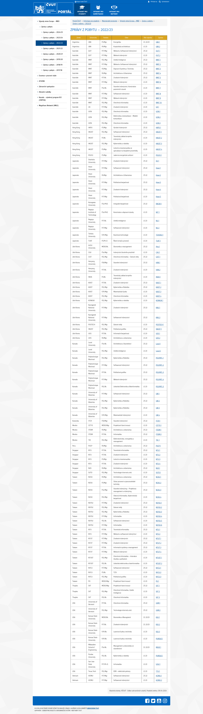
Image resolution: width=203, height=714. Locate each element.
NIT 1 (158, 212)
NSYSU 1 (159, 503)
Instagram (165, 700)
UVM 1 (158, 603)
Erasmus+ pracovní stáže (47, 76)
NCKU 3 (158, 490)
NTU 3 (158, 459)
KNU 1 (158, 308)
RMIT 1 (158, 60)
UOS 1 (158, 333)
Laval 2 (158, 351)
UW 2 (158, 401)
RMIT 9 (158, 98)
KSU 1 (158, 617)
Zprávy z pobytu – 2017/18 (52, 70)
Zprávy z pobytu (47, 27)
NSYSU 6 (159, 525)
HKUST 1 (159, 132)
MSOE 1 (158, 647)
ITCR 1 (158, 421)
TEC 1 (158, 440)
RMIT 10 (159, 103)
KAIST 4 (158, 296)
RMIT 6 (158, 82)
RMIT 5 (158, 78)
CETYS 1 (158, 425)
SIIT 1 (158, 586)
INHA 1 (158, 277)
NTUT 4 (158, 552)
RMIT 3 (158, 69)
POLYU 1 (159, 155)
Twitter (153, 700)
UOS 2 (158, 338)
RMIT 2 (158, 64)
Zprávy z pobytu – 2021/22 (53, 48)
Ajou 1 (158, 247)
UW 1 (158, 394)
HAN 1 (158, 263)
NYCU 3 (158, 577)
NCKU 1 (158, 477)
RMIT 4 (158, 73)
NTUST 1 (159, 558)
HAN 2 (158, 270)
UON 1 (158, 111)
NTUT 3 (158, 547)
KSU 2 (158, 624)
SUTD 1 (158, 472)
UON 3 (158, 123)
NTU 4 (158, 464)
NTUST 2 (159, 563)
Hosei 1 (158, 168)
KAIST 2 (158, 287)
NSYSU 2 (159, 507)
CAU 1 (158, 252)
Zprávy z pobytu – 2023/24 (53, 38)
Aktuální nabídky (45, 92)
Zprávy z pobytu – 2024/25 (53, 32)
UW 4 (158, 415)
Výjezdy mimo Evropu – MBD (49, 21)
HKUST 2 (159, 138)
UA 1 (157, 107)
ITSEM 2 (158, 434)
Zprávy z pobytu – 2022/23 (53, 43)
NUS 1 (158, 468)
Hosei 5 (158, 197)
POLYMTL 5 (160, 387)
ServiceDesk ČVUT (93, 708)
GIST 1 (158, 257)
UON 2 (158, 117)
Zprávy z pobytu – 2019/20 (53, 59)
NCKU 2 (158, 483)
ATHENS (42, 81)
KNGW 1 (159, 204)
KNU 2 (158, 317)
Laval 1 (158, 344)
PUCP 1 (158, 446)
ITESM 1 (158, 430)
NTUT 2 (158, 543)
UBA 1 (158, 42)
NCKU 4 (158, 497)
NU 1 (157, 221)
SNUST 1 (159, 329)
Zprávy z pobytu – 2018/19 (52, 65)
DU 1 (157, 161)
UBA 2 (158, 47)
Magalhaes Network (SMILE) (49, 105)
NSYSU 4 (159, 516)
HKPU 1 (158, 128)
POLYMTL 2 (160, 365)
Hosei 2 (158, 175)
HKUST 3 (159, 144)
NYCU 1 (158, 568)
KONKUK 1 (159, 300)
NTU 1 (158, 450)
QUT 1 (158, 51)
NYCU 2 (158, 572)
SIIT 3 (158, 597)
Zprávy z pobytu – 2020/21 (53, 54)
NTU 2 (158, 455)
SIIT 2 (158, 591)
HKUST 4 (159, 149)
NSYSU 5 (159, 521)
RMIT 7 (158, 88)
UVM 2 (158, 610)
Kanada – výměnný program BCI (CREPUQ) (50, 98)
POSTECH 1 (160, 325)
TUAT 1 (158, 241)
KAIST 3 (158, 292)
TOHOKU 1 (159, 235)
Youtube (159, 700)
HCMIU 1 (159, 676)
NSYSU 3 (159, 512)
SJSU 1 (158, 664)
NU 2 (157, 228)
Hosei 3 (158, 182)
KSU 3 (158, 632)
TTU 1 (158, 671)
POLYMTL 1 (160, 358)
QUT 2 (158, 55)
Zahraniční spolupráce (46, 87)
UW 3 (158, 408)
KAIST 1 (158, 283)
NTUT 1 (158, 538)
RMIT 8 (158, 94)
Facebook (147, 700)
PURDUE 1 (159, 639)
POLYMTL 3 (160, 372)
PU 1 (157, 581)
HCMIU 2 (159, 680)
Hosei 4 (158, 190)
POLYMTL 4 (160, 379)
